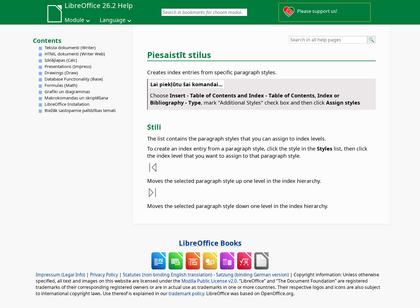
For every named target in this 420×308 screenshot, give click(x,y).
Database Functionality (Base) (74, 79)
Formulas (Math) (61, 85)
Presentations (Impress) (68, 66)
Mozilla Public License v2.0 (209, 281)
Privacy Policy (104, 274)
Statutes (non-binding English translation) (167, 274)
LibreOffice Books (210, 243)
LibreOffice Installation (67, 104)
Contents (47, 40)
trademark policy (186, 293)
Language (113, 20)
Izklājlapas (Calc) (61, 60)
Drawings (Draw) (61, 72)
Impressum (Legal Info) (60, 274)
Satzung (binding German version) (252, 274)
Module (74, 20)
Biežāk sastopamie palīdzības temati (80, 110)
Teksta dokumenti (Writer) (70, 47)
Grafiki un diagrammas (67, 91)
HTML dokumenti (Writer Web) (75, 54)
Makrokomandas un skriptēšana (76, 98)
